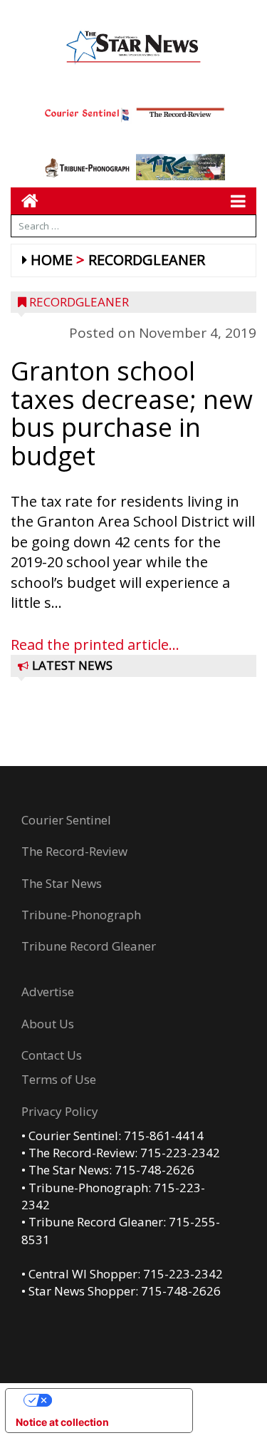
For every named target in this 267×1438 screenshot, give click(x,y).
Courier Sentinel (66, 820)
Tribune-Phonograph (81, 914)
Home (52, 259)
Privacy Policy (59, 1111)
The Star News (61, 883)
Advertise (47, 991)
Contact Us (51, 1055)
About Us (47, 1023)
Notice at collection (62, 1422)
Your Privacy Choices (113, 1400)
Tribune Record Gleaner (88, 946)
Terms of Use (58, 1079)
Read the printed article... (95, 644)
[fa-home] (24, 200)
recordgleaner (146, 259)
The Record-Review (74, 851)
